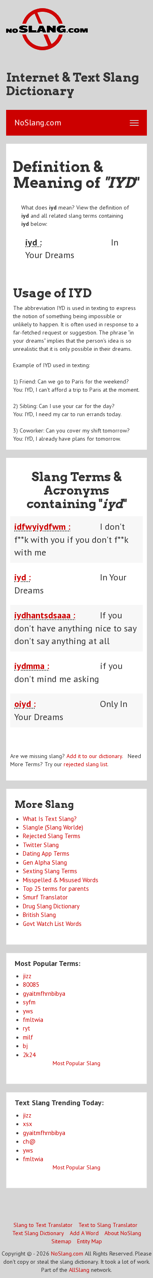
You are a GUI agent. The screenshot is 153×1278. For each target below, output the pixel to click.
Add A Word (84, 1233)
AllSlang (79, 1270)
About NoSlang (122, 1233)
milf (28, 1037)
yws (28, 1011)
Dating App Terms (46, 853)
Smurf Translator (45, 897)
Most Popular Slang (76, 1063)
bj (25, 1046)
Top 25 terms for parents (56, 888)
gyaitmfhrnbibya (44, 993)
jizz (27, 976)
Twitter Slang (41, 845)
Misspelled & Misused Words (60, 880)
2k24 (29, 1055)
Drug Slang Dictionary (51, 906)
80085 (31, 984)
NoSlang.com (67, 1253)
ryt (26, 1028)
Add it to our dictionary (94, 756)
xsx (27, 1124)
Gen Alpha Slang (45, 862)
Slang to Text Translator (43, 1225)
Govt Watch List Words (52, 924)
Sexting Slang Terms (50, 871)
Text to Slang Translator (107, 1225)
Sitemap (61, 1241)
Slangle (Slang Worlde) (53, 827)
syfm (29, 1002)
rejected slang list (85, 764)
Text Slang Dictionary (38, 1233)
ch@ (29, 1141)
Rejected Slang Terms (51, 836)
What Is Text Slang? (50, 819)
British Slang (39, 915)
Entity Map (89, 1241)
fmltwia (33, 1020)
